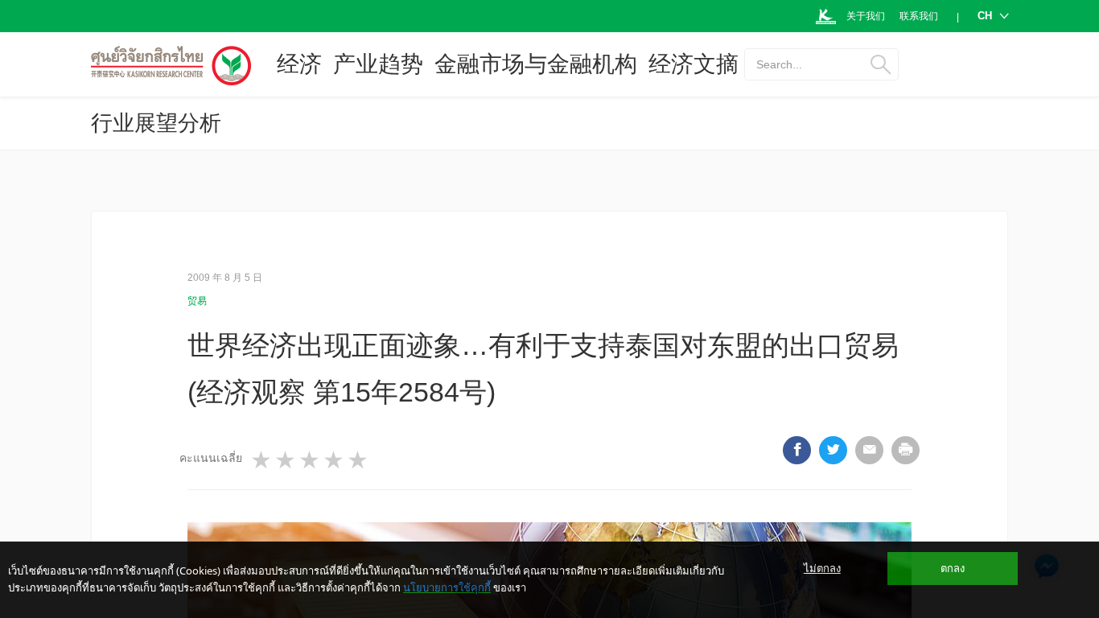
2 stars (286, 460)
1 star (262, 460)
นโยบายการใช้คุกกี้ (447, 587)
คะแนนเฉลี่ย (210, 457)
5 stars (359, 460)
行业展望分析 (156, 123)
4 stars (335, 460)
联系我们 (918, 16)
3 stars (310, 460)
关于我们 (865, 16)
